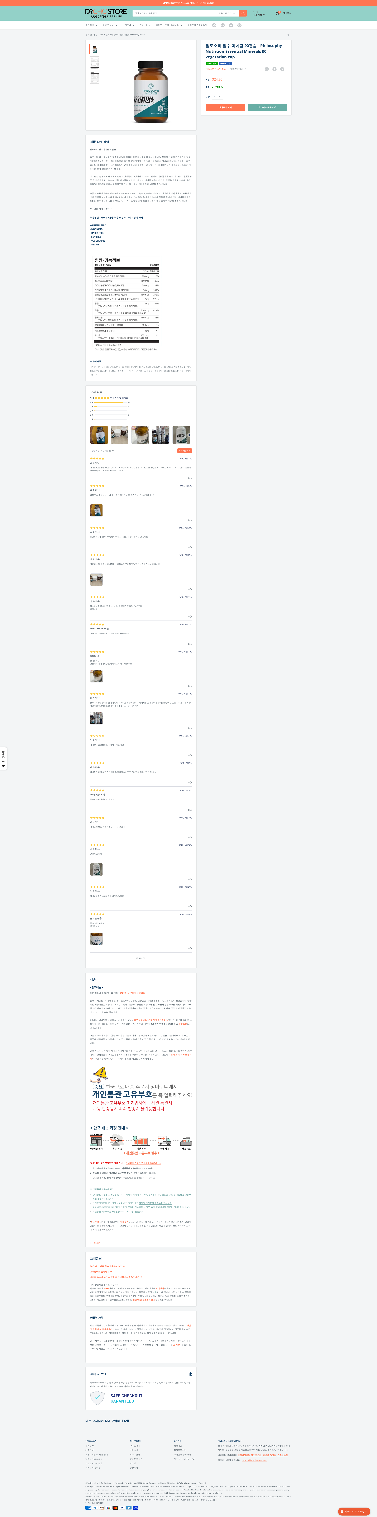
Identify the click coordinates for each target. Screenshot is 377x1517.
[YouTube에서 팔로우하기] (231, 25)
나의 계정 (258, 14)
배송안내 (89, 1450)
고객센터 (143, 25)
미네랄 (133, 1463)
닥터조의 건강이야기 (197, 25)
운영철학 (89, 1445)
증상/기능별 (108, 25)
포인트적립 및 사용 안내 (96, 1454)
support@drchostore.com (254, 1460)
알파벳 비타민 (136, 1458)
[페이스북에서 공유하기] (274, 69)
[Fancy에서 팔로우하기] (223, 25)
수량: (208, 96)
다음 (287, 34)
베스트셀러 (135, 1454)
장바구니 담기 (225, 107)
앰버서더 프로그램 (93, 1458)
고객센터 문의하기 (182, 1454)
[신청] (243, 13)
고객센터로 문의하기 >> (101, 1271)
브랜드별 (127, 25)
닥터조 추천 (135, 1445)
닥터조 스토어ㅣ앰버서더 (167, 25)
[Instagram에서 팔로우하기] (239, 25)
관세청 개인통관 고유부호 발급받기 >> (143, 1163)
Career (201, 1483)
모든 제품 (89, 25)
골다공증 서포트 (96, 34)
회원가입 (178, 1445)
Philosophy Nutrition (216, 69)
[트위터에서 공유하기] (282, 69)
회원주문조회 (180, 1450)
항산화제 (134, 1467)
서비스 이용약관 (92, 1467)
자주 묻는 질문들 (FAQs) (185, 1458)
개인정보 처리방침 (93, 1463)
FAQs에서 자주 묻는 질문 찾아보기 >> (107, 1266)
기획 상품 (134, 1450)
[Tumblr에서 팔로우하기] (214, 25)
